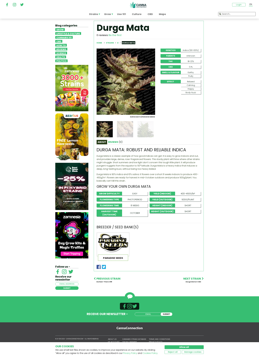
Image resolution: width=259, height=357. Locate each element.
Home (99, 43)
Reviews (61, 49)
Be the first (115, 35)
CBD (58, 41)
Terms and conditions (159, 339)
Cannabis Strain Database (134, 339)
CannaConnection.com (138, 5)
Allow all (184, 347)
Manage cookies (192, 351)
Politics (61, 60)
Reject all (173, 351)
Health (60, 57)
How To (61, 45)
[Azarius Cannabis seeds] (71, 136)
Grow (60, 29)
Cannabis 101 (64, 37)
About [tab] (102, 142)
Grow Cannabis (129, 342)
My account (114, 342)
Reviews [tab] (115, 142)
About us (112, 339)
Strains (110, 43)
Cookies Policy (150, 353)
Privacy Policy (130, 353)
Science (61, 53)
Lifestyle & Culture (68, 33)
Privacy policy (155, 342)
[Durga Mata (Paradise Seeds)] (126, 81)
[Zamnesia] (71, 87)
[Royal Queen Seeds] (71, 186)
